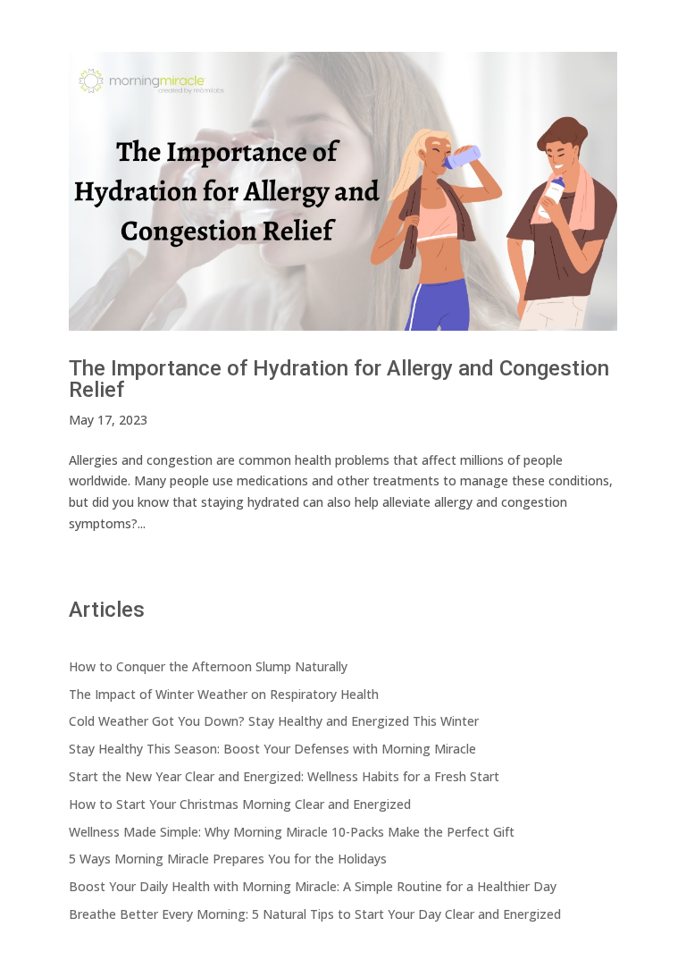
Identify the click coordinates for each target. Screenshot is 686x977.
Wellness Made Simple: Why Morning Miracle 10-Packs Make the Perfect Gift (291, 831)
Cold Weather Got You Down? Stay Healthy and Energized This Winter (274, 720)
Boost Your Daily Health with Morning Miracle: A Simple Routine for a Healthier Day (312, 886)
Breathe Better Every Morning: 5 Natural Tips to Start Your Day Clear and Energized (315, 913)
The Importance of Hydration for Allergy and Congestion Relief (339, 379)
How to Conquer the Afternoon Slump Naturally (208, 666)
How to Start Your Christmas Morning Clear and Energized (240, 804)
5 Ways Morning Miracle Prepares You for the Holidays (228, 858)
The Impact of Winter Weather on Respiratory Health (224, 694)
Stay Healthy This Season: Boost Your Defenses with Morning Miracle (272, 748)
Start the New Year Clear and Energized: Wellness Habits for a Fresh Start (284, 776)
